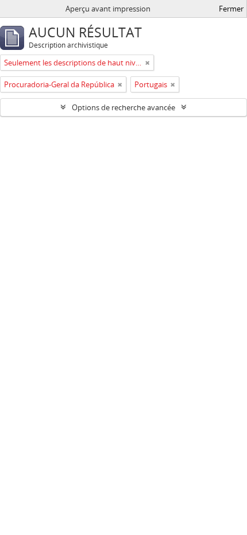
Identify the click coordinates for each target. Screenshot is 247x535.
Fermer (231, 8)
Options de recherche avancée (123, 107)
